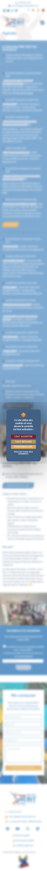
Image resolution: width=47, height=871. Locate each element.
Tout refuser (23, 441)
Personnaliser (23, 447)
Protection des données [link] (23, 453)
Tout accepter (23, 436)
